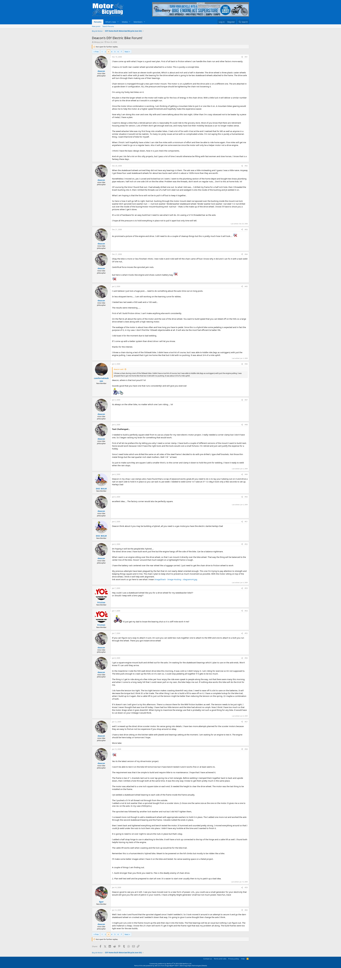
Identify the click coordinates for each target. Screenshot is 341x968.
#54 (246, 611)
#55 (246, 633)
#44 (246, 254)
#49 (246, 474)
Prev (97, 51)
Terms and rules (220, 958)
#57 (246, 722)
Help (243, 958)
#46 (246, 364)
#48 (246, 424)
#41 (246, 57)
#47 (246, 400)
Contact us (207, 958)
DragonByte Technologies (192, 966)
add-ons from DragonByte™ (164, 966)
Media (125, 21)
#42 (246, 166)
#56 (246, 658)
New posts (96, 26)
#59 (246, 887)
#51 (246, 521)
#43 (246, 229)
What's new (110, 21)
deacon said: (119, 369)
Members (138, 21)
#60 (246, 910)
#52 (246, 544)
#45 (246, 286)
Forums (97, 21)
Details (204, 966)
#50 (246, 497)
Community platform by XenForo (170, 964)
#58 (246, 749)
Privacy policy (233, 958)
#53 (246, 588)
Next (127, 51)
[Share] (242, 57)
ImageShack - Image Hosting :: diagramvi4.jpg (176, 579)
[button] (118, 21)
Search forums (108, 26)
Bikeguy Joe (98, 42)
